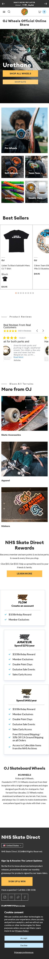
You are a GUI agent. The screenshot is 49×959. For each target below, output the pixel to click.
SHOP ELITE (20, 82)
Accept (23, 938)
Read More (22, 357)
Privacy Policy (22, 930)
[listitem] (23, 353)
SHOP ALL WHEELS (24, 73)
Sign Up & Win (16, 881)
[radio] (4, 279)
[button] (4, 11)
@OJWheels (27, 778)
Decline (23, 945)
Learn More (29, 573)
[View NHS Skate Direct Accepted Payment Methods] (24, 5)
